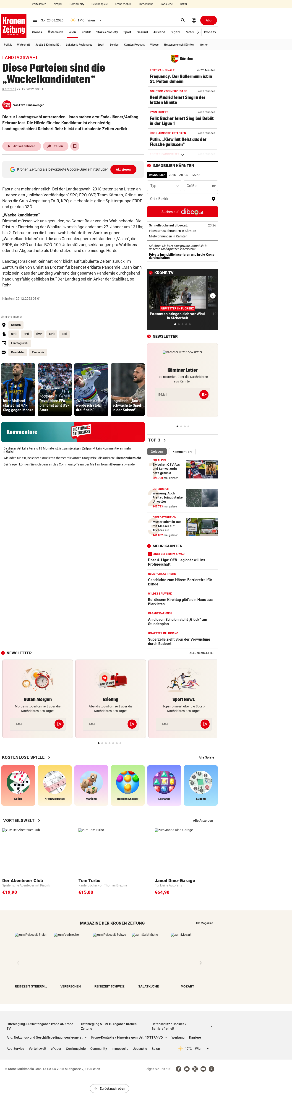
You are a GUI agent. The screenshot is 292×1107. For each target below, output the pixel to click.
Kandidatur (18, 352)
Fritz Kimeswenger (31, 105)
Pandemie (38, 352)
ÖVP (39, 334)
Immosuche (146, 4)
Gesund (142, 32)
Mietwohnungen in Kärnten (182, 236)
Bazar (183, 4)
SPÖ (13, 334)
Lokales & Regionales (79, 44)
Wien (72, 32)
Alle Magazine (204, 923)
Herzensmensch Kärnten (179, 44)
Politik (86, 32)
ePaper (58, 4)
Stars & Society (107, 32)
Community (77, 4)
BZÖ (64, 334)
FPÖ (26, 334)
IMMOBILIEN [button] (157, 175)
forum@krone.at (113, 464)
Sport (127, 32)
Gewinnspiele (99, 4)
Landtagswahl (19, 343)
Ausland (159, 32)
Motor (190, 32)
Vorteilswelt (39, 4)
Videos (154, 44)
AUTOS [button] (183, 175)
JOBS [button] (172, 175)
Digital (175, 32)
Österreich (55, 32)
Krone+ (37, 32)
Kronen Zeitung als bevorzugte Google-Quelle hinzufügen (74, 169)
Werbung (178, 1037)
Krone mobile (123, 4)
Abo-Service (15, 1048)
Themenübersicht (128, 458)
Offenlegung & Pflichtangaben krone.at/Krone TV (40, 1026)
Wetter (204, 44)
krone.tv (210, 32)
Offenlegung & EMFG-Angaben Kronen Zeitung (109, 1026)
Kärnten (8, 89)
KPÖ (52, 334)
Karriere (195, 1037)
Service (114, 44)
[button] (198, 32)
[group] (18, 389)
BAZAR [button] (196, 175)
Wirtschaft (23, 44)
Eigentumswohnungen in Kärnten (182, 230)
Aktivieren (123, 169)
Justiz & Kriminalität (47, 44)
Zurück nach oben (109, 1088)
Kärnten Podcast (134, 44)
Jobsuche (167, 4)
